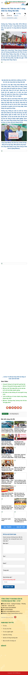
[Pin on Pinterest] (18, 407)
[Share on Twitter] (12, 407)
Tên (4, 556)
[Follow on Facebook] (15, 617)
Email (5, 563)
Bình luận (6, 543)
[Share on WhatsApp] (7, 407)
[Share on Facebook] (10, 407)
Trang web (6, 570)
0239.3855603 (12, 607)
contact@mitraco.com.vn (12, 611)
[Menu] (2, 2)
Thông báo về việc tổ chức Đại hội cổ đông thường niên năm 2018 (7, 527)
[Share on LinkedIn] (20, 407)
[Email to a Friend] (15, 407)
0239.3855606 (9, 609)
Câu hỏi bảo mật (7, 577)
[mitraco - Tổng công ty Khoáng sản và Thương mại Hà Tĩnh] (15, 3)
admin (15, 18)
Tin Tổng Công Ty (14, 413)
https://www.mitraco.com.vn (15, 613)
